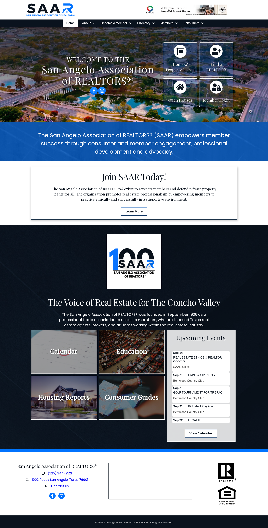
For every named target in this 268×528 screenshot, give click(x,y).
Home (70, 23)
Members (166, 23)
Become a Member (114, 23)
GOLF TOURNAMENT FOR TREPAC (197, 392)
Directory (143, 23)
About (86, 23)
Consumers (191, 23)
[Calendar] (180, 53)
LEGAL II (194, 420)
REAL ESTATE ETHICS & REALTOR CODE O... (197, 359)
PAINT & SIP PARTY (201, 375)
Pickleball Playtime (200, 406)
